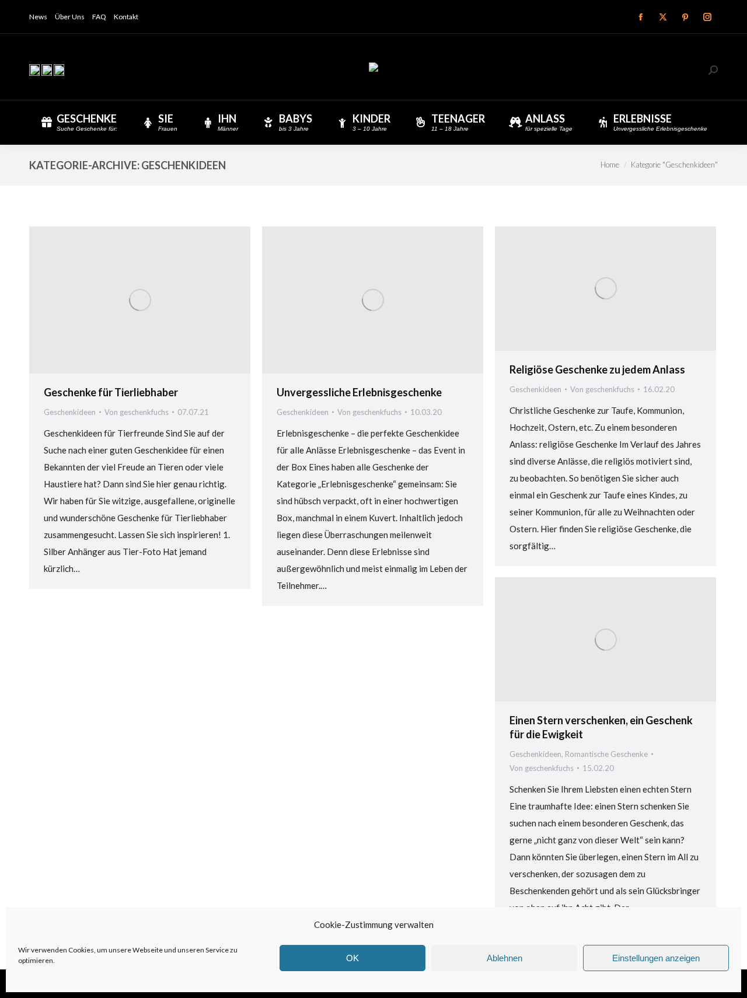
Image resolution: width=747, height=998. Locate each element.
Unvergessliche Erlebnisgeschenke (359, 392)
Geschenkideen (70, 412)
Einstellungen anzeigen (656, 958)
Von (136, 412)
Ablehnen (504, 958)
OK (352, 958)
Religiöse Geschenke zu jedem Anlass (597, 369)
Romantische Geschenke (606, 754)
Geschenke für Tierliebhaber (111, 392)
